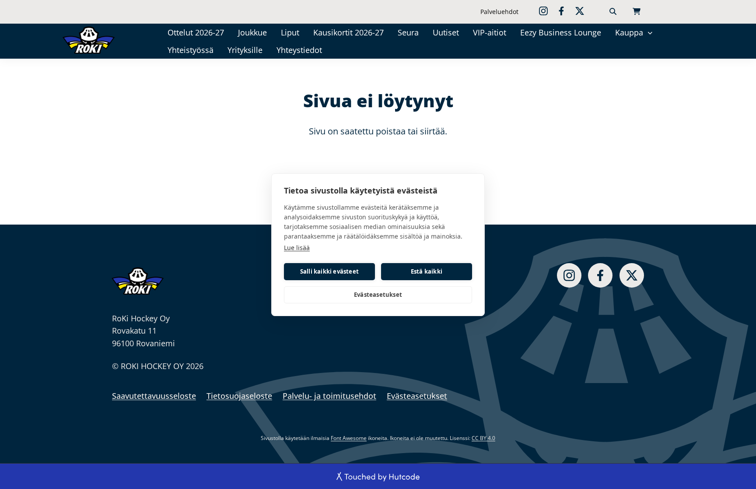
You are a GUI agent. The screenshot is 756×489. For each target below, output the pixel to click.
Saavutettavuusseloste (154, 395)
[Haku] (613, 12)
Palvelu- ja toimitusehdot (329, 395)
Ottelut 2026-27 (196, 32)
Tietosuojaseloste (239, 395)
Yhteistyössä (191, 50)
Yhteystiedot (299, 50)
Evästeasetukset (378, 295)
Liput (290, 32)
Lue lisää (297, 247)
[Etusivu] (101, 39)
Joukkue (252, 32)
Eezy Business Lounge (560, 32)
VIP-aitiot (489, 32)
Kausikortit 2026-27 (348, 32)
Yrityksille (245, 50)
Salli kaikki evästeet (329, 271)
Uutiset (446, 32)
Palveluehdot (499, 11)
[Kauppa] (650, 32)
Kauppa (629, 32)
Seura (408, 32)
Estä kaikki (426, 271)
